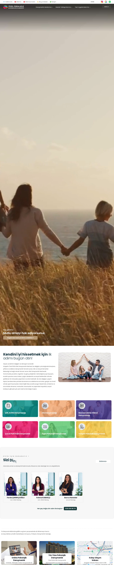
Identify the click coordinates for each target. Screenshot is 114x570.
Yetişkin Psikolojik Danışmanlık (92, 434)
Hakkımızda (8, 2)
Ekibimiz (19, 2)
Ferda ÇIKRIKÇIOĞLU (15, 497)
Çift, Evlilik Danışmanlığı (15, 413)
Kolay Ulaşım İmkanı (95, 559)
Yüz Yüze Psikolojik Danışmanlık (57, 556)
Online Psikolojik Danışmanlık (19, 559)
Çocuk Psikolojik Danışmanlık (17, 434)
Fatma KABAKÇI (43, 497)
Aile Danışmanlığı (49, 413)
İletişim (54, 2)
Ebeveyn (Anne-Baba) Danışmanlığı (88, 414)
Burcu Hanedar (70, 497)
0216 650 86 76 (70, 509)
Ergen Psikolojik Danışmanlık (54, 434)
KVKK (92, 2)
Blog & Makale (43, 2)
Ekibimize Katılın (30, 2)
